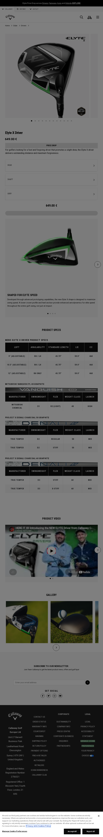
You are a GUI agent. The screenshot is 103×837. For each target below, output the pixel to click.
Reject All (91, 831)
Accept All (72, 831)
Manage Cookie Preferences (14, 831)
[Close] (99, 816)
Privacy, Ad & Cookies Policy (38, 826)
